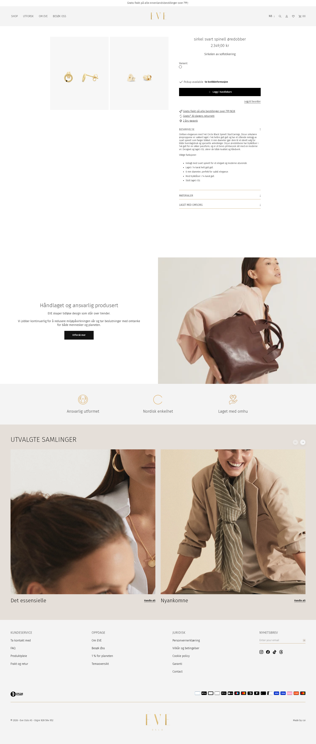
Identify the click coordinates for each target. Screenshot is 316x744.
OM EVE (43, 16)
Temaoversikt (100, 664)
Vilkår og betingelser (185, 648)
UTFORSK (28, 16)
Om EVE (97, 640)
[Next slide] (302, 233)
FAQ (13, 648)
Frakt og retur (19, 664)
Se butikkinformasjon (216, 81)
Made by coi (299, 720)
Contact (177, 671)
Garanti (177, 664)
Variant (183, 63)
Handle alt (282, 233)
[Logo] (158, 16)
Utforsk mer (79, 335)
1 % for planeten (102, 656)
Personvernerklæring (186, 640)
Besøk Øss (98, 648)
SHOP (14, 16)
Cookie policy (181, 656)
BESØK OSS (59, 16)
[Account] (287, 16)
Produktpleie (19, 656)
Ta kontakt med (21, 640)
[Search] (280, 16)
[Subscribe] (304, 640)
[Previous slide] (295, 233)
